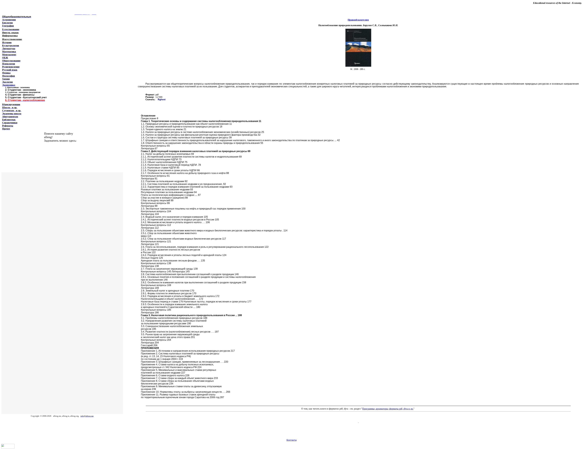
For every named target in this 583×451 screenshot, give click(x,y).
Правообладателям (358, 20)
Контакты (291, 440)
